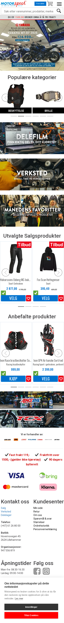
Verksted (6, 511)
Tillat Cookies (31, 615)
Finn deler (40, 4)
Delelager (6, 515)
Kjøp (13, 379)
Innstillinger (31, 607)
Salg (3, 508)
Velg (13, 298)
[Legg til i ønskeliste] (28, 298)
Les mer (19, 598)
